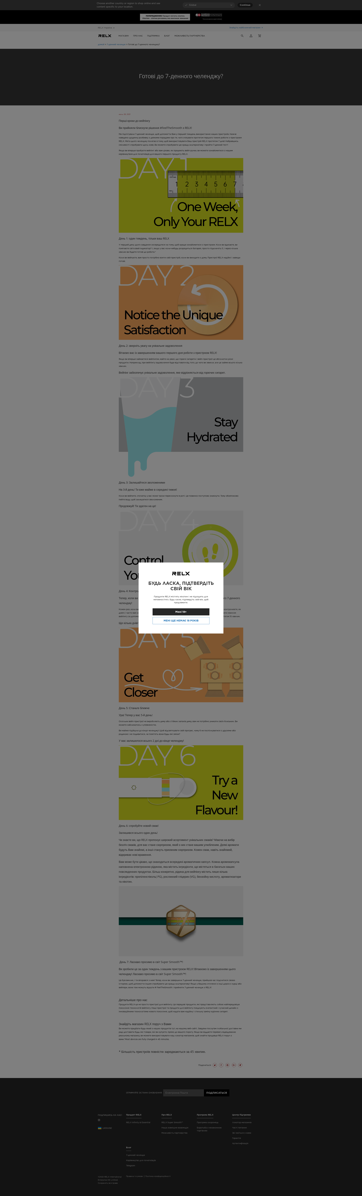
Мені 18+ (181, 611)
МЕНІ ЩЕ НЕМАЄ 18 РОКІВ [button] (181, 620)
